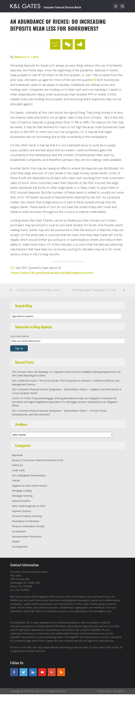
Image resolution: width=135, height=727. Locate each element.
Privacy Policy (104, 691)
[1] (94, 80)
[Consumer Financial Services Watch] (45, 5)
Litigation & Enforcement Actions (29, 485)
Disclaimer (118, 691)
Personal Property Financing (27, 516)
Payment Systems (21, 511)
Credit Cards (18, 470)
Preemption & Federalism (25, 521)
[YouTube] (42, 672)
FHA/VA (16, 480)
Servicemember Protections (26, 536)
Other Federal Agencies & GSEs (28, 506)
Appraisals (17, 455)
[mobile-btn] (115, 6)
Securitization (19, 531)
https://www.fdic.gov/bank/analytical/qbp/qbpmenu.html (52, 273)
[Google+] (52, 672)
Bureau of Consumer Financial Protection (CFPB (37, 460)
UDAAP (16, 541)
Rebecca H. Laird (26, 57)
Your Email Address (19, 336)
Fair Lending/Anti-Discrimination (29, 475)
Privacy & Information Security (28, 526)
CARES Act (17, 465)
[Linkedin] (33, 672)
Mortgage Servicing (22, 495)
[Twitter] (23, 672)
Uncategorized (19, 546)
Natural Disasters (21, 500)
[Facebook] (14, 672)
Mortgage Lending (21, 490)
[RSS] (61, 672)
